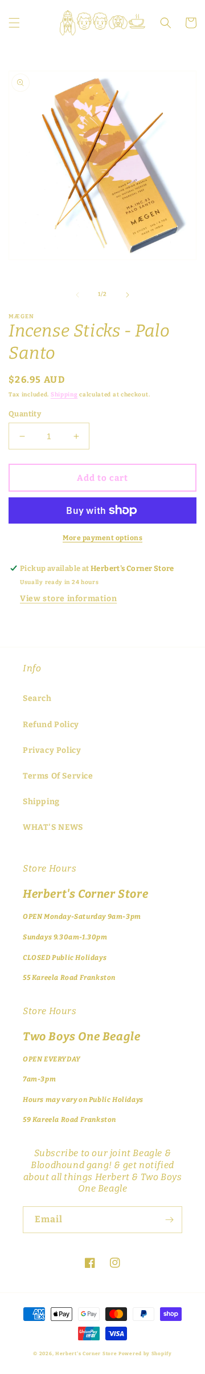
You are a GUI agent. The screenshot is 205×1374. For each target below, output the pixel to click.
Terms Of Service (58, 776)
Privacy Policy (52, 750)
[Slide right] (127, 294)
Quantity (25, 414)
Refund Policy (51, 724)
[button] (14, 22)
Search (37, 698)
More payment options (102, 538)
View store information (68, 598)
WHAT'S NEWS (53, 827)
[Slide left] (77, 294)
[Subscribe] (169, 1219)
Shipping (64, 394)
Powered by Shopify (145, 1353)
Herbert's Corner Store (86, 1353)
